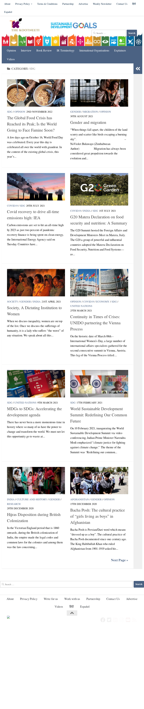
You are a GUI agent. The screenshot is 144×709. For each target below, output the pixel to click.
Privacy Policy (22, 3)
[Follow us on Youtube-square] (128, 619)
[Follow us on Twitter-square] (109, 619)
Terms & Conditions (47, 3)
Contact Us (121, 3)
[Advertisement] (72, 654)
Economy (102, 301)
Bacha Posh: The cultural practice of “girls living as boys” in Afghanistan (97, 516)
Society (12, 301)
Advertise (83, 3)
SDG (9, 111)
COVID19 (12, 205)
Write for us (51, 599)
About (7, 3)
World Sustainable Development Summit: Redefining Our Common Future (98, 415)
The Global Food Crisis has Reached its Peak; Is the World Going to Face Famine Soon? (32, 124)
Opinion (11, 50)
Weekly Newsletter (102, 3)
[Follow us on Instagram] (121, 619)
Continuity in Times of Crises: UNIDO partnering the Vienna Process (95, 323)
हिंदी (71, 606)
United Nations (81, 306)
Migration (90, 111)
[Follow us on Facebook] (102, 619)
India (87, 210)
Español (8, 12)
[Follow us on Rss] (134, 619)
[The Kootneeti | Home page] (27, 25)
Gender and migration (88, 122)
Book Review (44, 50)
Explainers (120, 50)
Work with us (72, 599)
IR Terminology (65, 50)
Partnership (68, 3)
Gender (75, 111)
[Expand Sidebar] (137, 68)
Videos (11, 59)
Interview (26, 50)
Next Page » (119, 560)
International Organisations (94, 50)
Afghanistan (79, 499)
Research (14, 504)
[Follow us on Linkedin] (115, 619)
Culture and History (32, 499)
